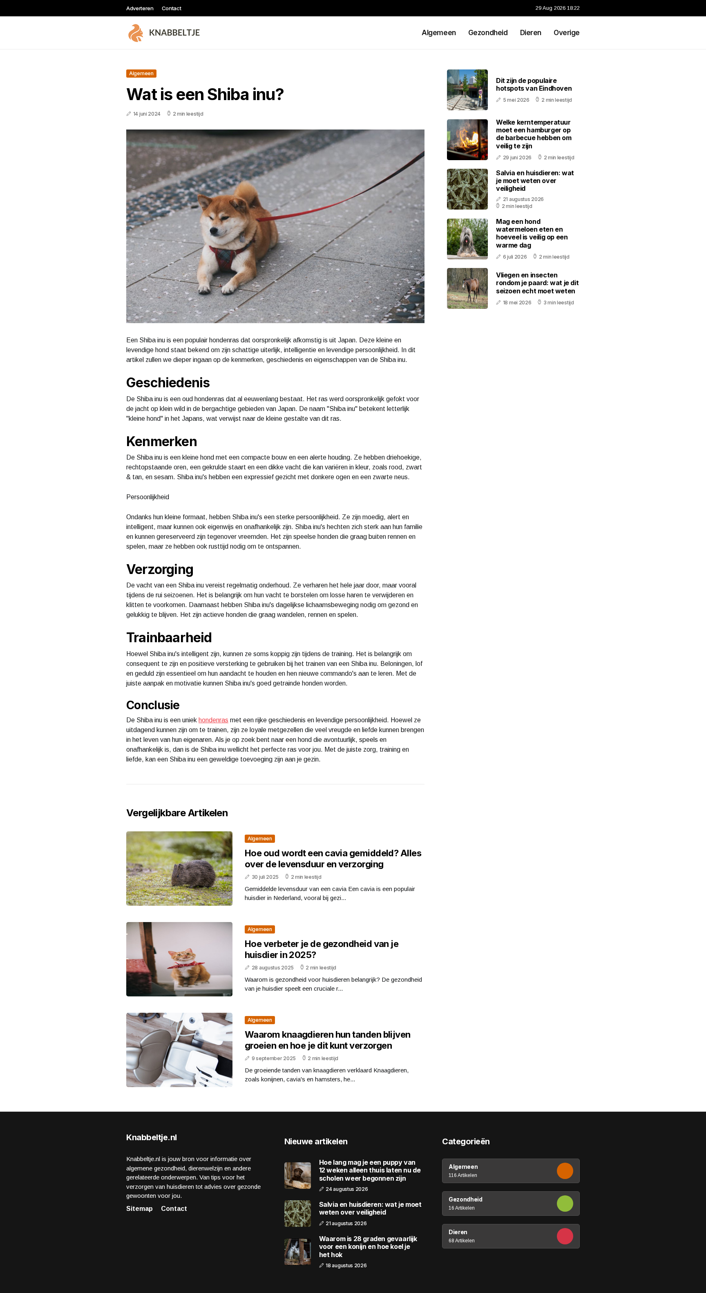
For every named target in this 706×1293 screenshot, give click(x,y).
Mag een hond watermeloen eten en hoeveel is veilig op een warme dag (531, 233)
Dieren (530, 33)
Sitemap (139, 1208)
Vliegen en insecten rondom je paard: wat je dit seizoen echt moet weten (537, 283)
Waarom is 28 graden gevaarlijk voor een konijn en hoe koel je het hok (368, 1246)
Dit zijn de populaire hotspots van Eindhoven (534, 84)
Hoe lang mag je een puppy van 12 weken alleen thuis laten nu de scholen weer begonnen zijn (370, 1170)
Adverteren (140, 8)
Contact (171, 8)
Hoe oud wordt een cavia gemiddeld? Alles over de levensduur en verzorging (333, 858)
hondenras (213, 720)
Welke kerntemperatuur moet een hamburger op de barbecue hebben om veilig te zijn (534, 134)
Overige (567, 33)
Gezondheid (488, 33)
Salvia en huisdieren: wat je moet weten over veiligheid (535, 180)
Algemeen (439, 33)
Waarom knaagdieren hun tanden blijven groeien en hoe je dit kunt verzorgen (328, 1039)
